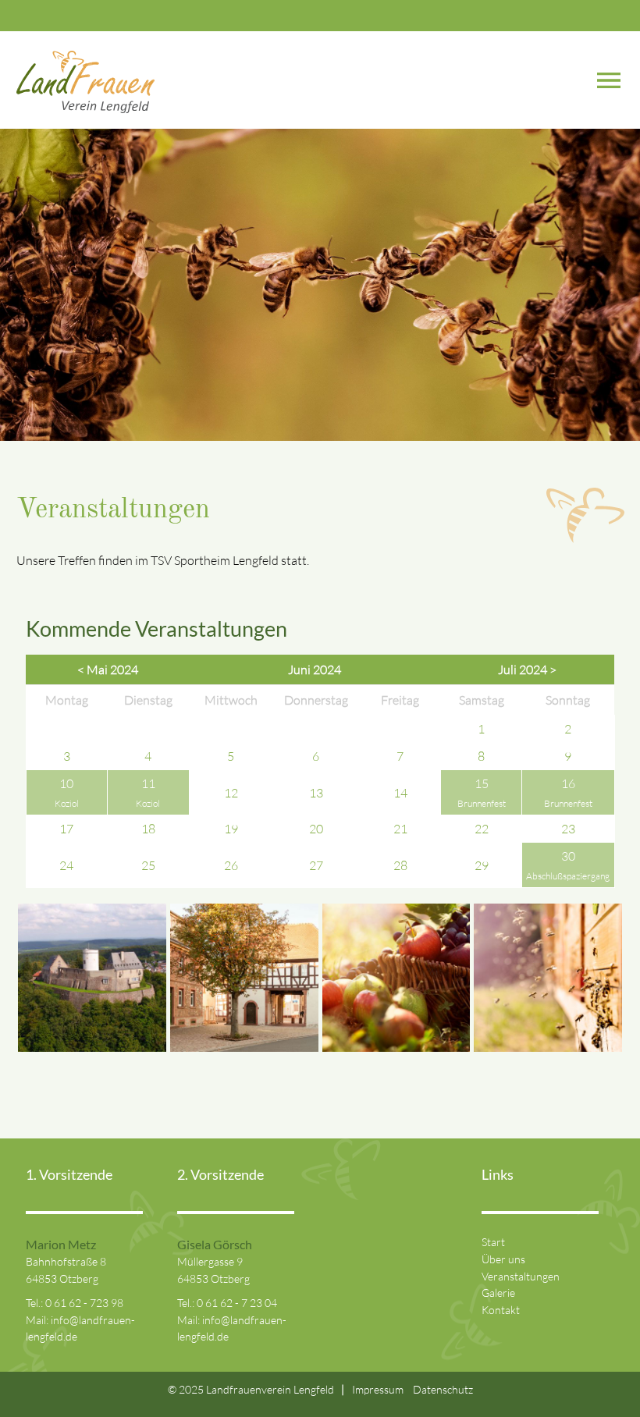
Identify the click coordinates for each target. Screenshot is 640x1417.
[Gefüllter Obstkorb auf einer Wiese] (396, 1047)
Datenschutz (443, 1389)
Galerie (498, 1292)
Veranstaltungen (521, 1276)
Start (493, 1241)
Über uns (503, 1259)
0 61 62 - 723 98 (84, 1302)
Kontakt (501, 1309)
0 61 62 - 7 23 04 (237, 1302)
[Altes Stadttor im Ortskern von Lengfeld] (244, 1047)
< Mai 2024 (107, 669)
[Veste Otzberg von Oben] (92, 1047)
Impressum (378, 1389)
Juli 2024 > (527, 669)
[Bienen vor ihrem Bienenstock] (548, 1047)
